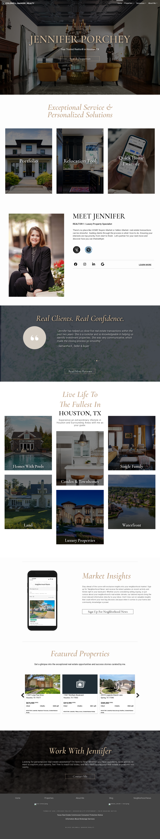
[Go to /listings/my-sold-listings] (28, 161)
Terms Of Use (49, 811)
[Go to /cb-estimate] (131, 161)
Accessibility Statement (84, 811)
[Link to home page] (19, 3)
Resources (141, 4)
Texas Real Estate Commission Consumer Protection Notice (80, 815)
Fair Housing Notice (107, 811)
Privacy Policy (64, 811)
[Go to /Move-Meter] (79, 161)
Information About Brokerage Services (80, 819)
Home (119, 3)
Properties (129, 4)
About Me (153, 4)
